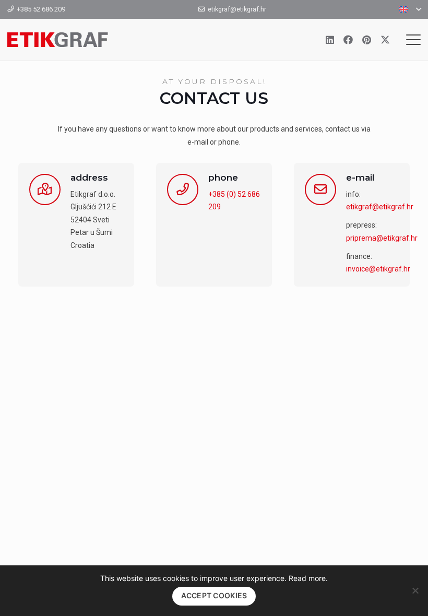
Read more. (308, 578)
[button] (409, 9)
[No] (415, 590)
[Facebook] (348, 39)
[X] (385, 39)
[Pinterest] (366, 39)
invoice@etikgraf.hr (378, 269)
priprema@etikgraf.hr (382, 238)
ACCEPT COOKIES (214, 595)
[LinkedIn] (330, 39)
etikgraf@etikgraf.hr (379, 207)
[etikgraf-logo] (57, 39)
